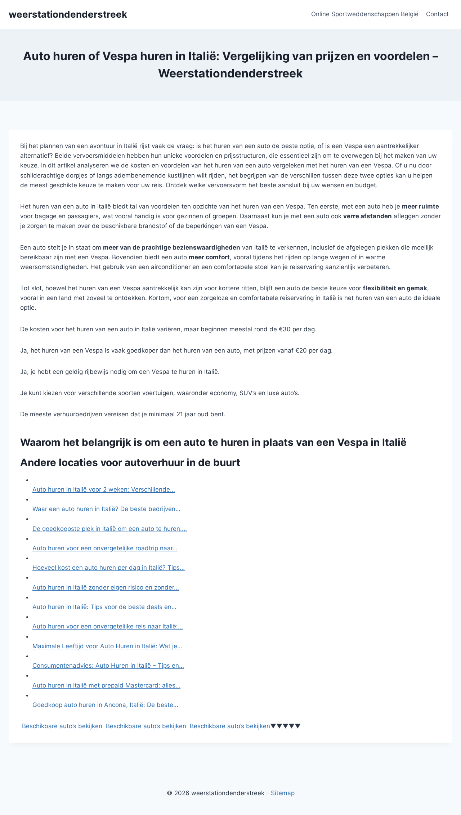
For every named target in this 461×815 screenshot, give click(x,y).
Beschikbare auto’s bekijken (61, 726)
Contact (437, 14)
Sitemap (283, 793)
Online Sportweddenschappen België (365, 14)
